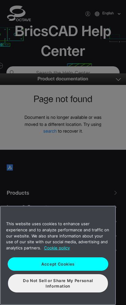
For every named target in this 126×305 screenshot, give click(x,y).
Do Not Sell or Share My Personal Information (58, 283)
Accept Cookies (58, 264)
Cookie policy (57, 247)
